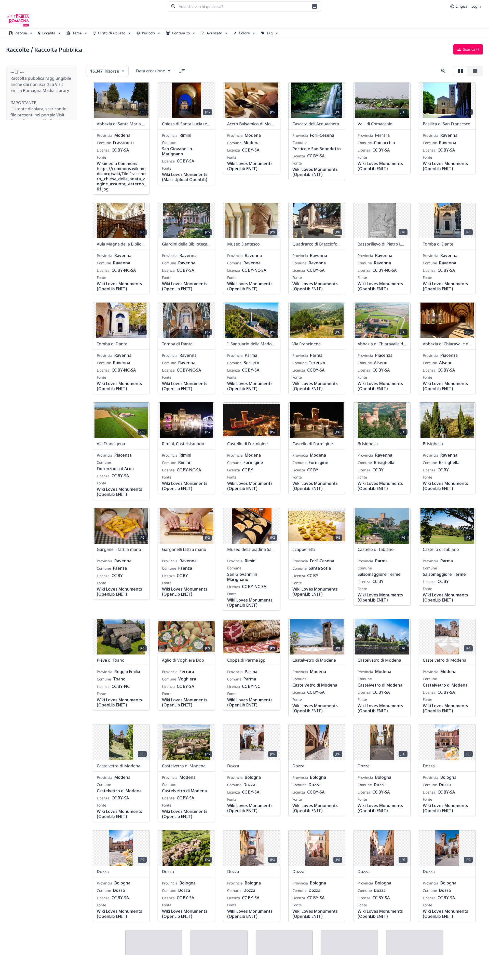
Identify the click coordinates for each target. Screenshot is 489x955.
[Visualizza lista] (475, 71)
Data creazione (150, 71)
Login (476, 6)
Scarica (470, 49)
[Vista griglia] (460, 71)
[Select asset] (143, 90)
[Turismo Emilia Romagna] (18, 20)
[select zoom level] (443, 71)
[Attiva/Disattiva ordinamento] (181, 71)
